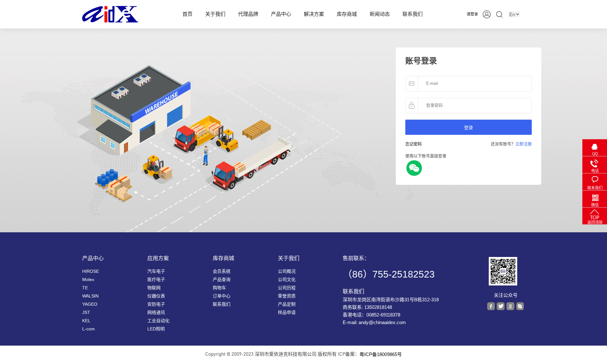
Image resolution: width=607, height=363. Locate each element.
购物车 (219, 287)
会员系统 (221, 271)
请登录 (472, 14)
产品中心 (281, 14)
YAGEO (89, 304)
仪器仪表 (156, 295)
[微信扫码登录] (414, 167)
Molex (88, 279)
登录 (468, 127)
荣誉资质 (287, 295)
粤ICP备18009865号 (380, 354)
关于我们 (215, 14)
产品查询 (221, 279)
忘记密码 (413, 143)
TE (85, 287)
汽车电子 (156, 271)
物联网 (154, 287)
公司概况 (287, 271)
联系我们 (412, 14)
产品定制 (287, 304)
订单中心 (221, 295)
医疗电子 (156, 279)
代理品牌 (248, 14)
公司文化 (287, 279)
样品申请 (287, 312)
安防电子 (156, 304)
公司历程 (287, 287)
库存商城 (347, 14)
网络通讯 (156, 312)
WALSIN (90, 295)
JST (86, 312)
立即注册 (523, 143)
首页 (187, 14)
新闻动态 (380, 14)
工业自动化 (158, 320)
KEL (86, 320)
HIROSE (90, 271)
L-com (88, 328)
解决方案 (314, 14)
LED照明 (156, 328)
